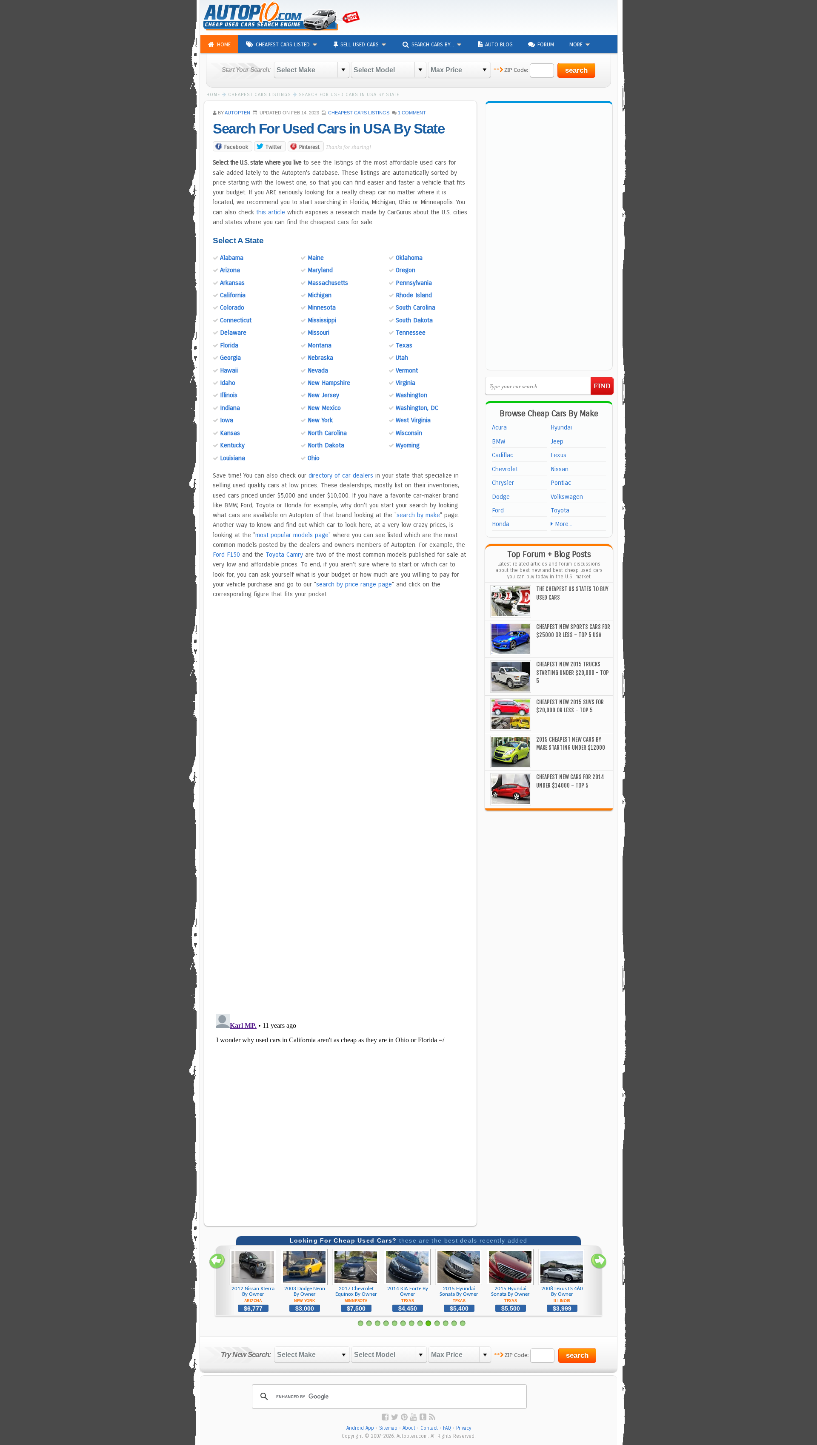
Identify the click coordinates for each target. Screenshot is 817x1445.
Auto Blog (499, 44)
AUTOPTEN (237, 112)
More (576, 44)
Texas (404, 345)
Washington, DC (417, 408)
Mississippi (322, 320)
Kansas (230, 433)
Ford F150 (226, 554)
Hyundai (561, 427)
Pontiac (561, 482)
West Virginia (413, 420)
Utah (402, 357)
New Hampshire (329, 383)
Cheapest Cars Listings (358, 112)
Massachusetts (328, 283)
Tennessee (411, 332)
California (233, 295)
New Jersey (323, 395)
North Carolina (327, 433)
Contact (429, 1428)
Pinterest (309, 147)
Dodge (501, 497)
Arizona (230, 270)
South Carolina (415, 307)
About (409, 1428)
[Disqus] (340, 897)
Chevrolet (505, 469)
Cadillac (502, 455)
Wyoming (408, 445)
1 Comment (412, 112)
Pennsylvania (414, 283)
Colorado (232, 307)
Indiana (230, 408)
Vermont (407, 370)
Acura (499, 427)
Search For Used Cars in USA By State (328, 129)
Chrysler (503, 482)
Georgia (230, 357)
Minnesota (322, 307)
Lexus (558, 455)
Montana (319, 345)
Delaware (233, 332)
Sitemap (388, 1428)
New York (320, 420)
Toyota (560, 510)
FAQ (447, 1428)
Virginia (405, 383)
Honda (500, 524)
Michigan (319, 295)
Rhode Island (414, 295)
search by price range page (354, 584)
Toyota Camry (284, 554)
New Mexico (324, 408)
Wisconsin (409, 433)
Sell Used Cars (360, 44)
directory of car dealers (341, 475)
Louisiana (232, 458)
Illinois (228, 395)
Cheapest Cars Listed (283, 44)
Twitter (274, 147)
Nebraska (320, 357)
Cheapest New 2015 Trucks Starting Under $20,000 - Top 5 (572, 672)
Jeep (557, 441)
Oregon (405, 270)
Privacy (463, 1428)
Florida (229, 345)
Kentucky (232, 445)
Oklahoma (409, 258)
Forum (545, 44)
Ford (498, 510)
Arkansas (232, 283)
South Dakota (414, 320)
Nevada (318, 370)
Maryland (320, 270)
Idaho (227, 383)
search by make (418, 515)
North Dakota (326, 445)
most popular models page (292, 535)
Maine (316, 258)
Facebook (236, 147)
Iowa (226, 420)
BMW (498, 441)
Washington (411, 395)
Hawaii (229, 370)
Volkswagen (567, 497)
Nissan (559, 469)
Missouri (318, 332)
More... (562, 524)
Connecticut (235, 320)
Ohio (314, 458)
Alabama (231, 258)
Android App (360, 1428)
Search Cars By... (433, 44)
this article (270, 212)
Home (224, 44)
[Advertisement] (513, 17)
